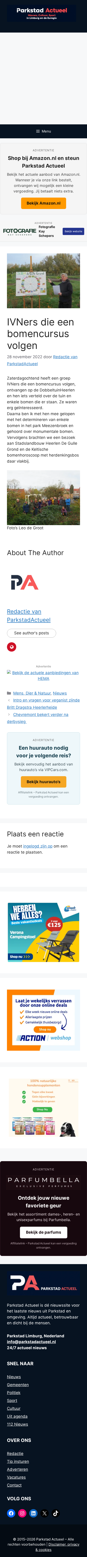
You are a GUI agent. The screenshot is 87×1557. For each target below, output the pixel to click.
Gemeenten (18, 1384)
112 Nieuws (17, 1424)
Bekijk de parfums (43, 1232)
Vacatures (16, 1477)
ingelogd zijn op (37, 846)
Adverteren (17, 1469)
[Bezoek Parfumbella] (43, 1182)
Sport (12, 1400)
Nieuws (60, 693)
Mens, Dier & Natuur (32, 693)
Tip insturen (18, 1461)
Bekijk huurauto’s (44, 781)
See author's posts (31, 633)
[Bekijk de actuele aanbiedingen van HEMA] (43, 678)
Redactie (15, 1453)
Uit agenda (17, 1416)
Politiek (13, 1392)
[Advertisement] (43, 78)
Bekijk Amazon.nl (44, 203)
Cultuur (13, 1408)
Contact (14, 1485)
